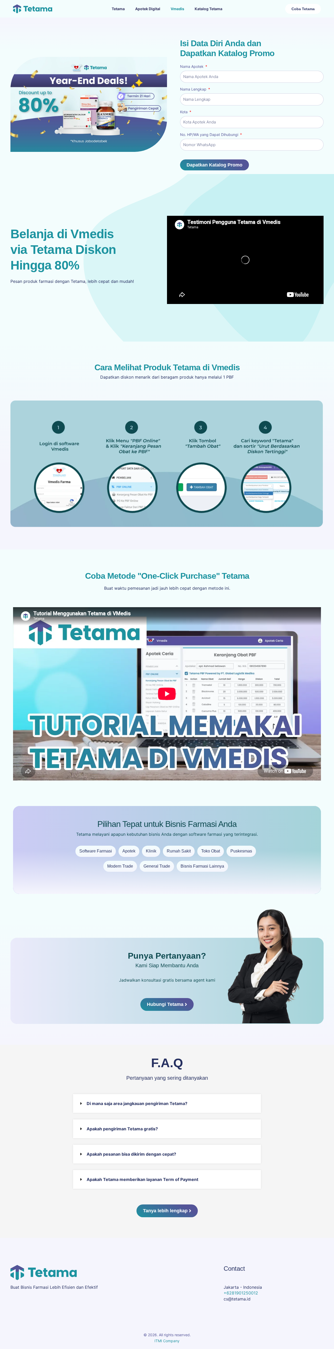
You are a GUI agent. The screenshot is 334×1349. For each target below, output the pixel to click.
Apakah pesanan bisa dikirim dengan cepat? (131, 1154)
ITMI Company (167, 1341)
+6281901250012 (241, 1293)
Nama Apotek (192, 66)
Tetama (118, 9)
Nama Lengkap (193, 89)
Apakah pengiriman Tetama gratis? (122, 1128)
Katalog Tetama (208, 9)
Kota (184, 112)
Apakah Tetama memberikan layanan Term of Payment (142, 1179)
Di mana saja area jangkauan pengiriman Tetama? (137, 1103)
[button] (167, 1103)
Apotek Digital (147, 9)
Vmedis (177, 9)
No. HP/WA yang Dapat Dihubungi (209, 134)
